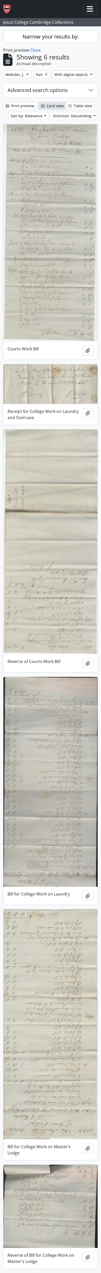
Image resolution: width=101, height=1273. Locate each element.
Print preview (22, 105)
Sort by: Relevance (27, 115)
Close (35, 50)
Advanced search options (38, 90)
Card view (55, 105)
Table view (82, 105)
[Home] (9, 9)
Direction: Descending (72, 115)
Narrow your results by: (51, 36)
